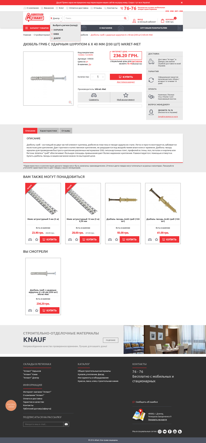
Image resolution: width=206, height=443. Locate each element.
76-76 (130, 8)
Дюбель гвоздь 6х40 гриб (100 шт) (163, 220)
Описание (30, 131)
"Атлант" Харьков (32, 371)
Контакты (112, 8)
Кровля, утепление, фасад (91, 374)
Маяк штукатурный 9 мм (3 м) (43, 219)
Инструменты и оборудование (93, 377)
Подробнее (110, 340)
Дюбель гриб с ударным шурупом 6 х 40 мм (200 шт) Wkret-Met (43, 292)
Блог (61, 8)
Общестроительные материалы (94, 371)
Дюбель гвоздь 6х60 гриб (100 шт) (123, 220)
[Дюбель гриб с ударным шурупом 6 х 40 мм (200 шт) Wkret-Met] (48, 78)
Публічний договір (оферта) (37, 408)
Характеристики (48, 131)
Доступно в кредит (126, 82)
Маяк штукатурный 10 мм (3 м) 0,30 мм (83, 220)
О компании (33, 8)
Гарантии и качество (33, 402)
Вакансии (49, 8)
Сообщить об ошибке (147, 402)
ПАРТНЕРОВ (136, 61)
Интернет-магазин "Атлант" (37, 392)
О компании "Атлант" (33, 395)
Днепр (56, 18)
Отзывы (98, 8)
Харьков (58, 30)
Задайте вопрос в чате (168, 116)
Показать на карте (157, 419)
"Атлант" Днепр (31, 377)
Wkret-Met (100, 89)
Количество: (84, 77)
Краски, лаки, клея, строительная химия (98, 381)
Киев (56, 34)
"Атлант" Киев (30, 374)
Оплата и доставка (78, 8)
